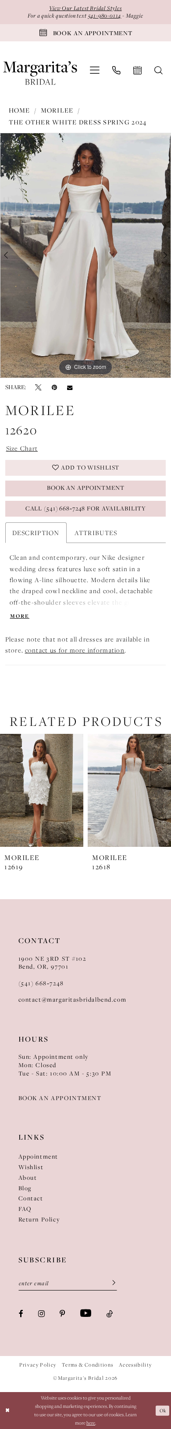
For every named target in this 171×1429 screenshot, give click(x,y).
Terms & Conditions (87, 1364)
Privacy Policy (38, 1364)
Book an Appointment (86, 488)
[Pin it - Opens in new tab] (54, 387)
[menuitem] (94, 70)
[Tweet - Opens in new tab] (38, 387)
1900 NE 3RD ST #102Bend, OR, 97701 (52, 963)
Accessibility (135, 1364)
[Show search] (158, 70)
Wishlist (31, 1167)
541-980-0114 (104, 15)
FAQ (25, 1209)
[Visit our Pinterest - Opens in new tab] (62, 1313)
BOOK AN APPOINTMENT (60, 1098)
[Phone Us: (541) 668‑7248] (116, 70)
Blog (25, 1188)
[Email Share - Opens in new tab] (70, 387)
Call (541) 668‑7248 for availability (85, 508)
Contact (30, 1198)
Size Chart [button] (22, 448)
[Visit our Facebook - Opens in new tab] (21, 1313)
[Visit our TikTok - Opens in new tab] (109, 1313)
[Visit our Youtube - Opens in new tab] (86, 1314)
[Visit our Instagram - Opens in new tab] (41, 1313)
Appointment (38, 1156)
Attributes (96, 533)
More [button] (19, 616)
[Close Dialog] (8, 1410)
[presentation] (41, 790)
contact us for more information (75, 650)
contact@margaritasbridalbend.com (72, 999)
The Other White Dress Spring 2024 (78, 122)
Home (19, 110)
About (27, 1178)
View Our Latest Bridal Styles (85, 8)
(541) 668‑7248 (41, 983)
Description (36, 533)
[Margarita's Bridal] (40, 70)
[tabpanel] (85, 255)
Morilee (57, 110)
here (90, 1423)
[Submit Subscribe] (110, 1283)
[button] (94, 70)
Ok (163, 1410)
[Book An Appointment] (137, 70)
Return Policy (39, 1219)
